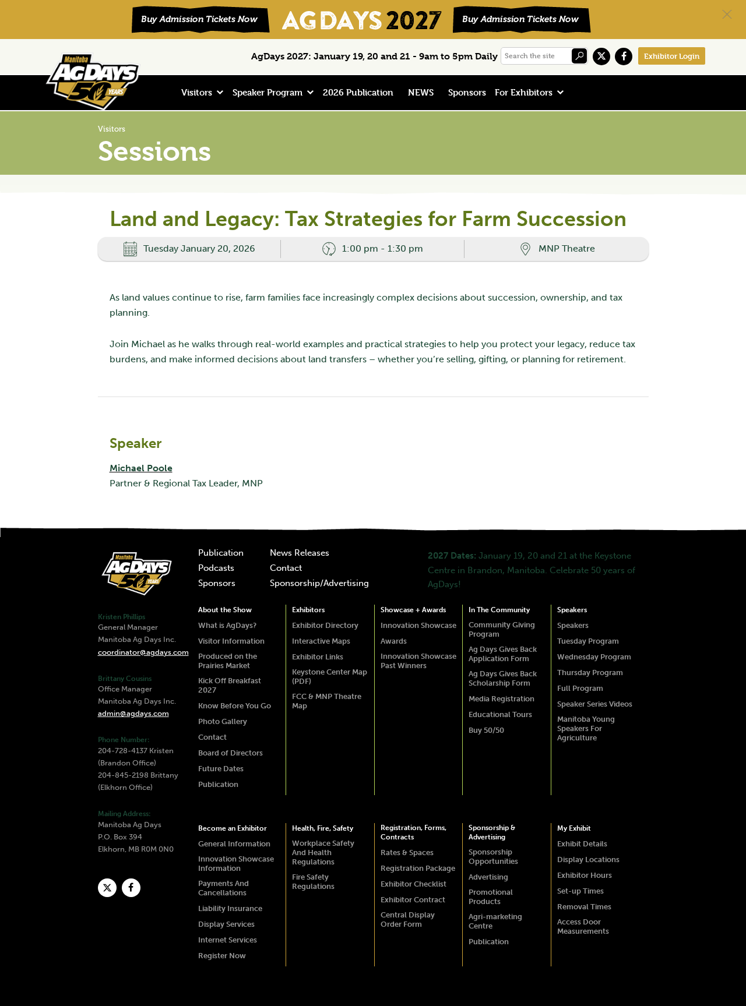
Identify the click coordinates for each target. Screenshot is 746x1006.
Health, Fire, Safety (322, 828)
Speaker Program (267, 92)
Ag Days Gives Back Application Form (503, 654)
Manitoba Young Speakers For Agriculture (586, 728)
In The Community (499, 610)
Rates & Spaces (407, 852)
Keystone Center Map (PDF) (329, 677)
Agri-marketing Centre (495, 921)
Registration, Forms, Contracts (413, 832)
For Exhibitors (524, 92)
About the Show (225, 610)
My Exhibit (574, 828)
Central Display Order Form (408, 919)
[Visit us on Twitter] (601, 56)
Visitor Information (231, 641)
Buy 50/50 (486, 730)
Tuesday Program (588, 641)
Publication (221, 553)
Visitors (196, 92)
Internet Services (227, 940)
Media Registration (501, 698)
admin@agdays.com (133, 713)
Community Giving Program (502, 629)
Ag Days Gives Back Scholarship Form (503, 678)
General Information (234, 843)
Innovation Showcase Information (236, 864)
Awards (394, 641)
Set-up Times (580, 891)
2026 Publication (358, 92)
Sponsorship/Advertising (319, 583)
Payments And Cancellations (223, 888)
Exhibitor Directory (325, 625)
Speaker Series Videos (594, 704)
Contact (286, 568)
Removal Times (584, 906)
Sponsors (467, 92)
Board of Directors (230, 753)
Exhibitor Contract (413, 899)
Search (579, 55)
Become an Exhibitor (232, 828)
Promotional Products (491, 897)
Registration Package (418, 868)
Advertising (488, 877)
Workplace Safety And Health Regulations (323, 852)
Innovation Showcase (418, 625)
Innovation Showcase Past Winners (418, 661)
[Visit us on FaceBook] (623, 56)
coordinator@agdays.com (143, 652)
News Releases (299, 553)
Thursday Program (590, 672)
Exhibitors (308, 610)
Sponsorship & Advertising (492, 832)
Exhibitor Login (671, 56)
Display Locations (588, 859)
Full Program (580, 688)
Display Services (226, 924)
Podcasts (216, 568)
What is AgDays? (227, 625)
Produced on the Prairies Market (227, 661)
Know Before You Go (234, 705)
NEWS (421, 92)
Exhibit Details (582, 843)
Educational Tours (500, 714)
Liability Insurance (230, 908)
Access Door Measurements (583, 926)
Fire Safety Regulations (313, 882)
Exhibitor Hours (584, 875)
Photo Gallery (222, 721)
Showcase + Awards (413, 610)
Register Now (222, 955)
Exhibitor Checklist (413, 884)
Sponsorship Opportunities (493, 857)
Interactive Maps (321, 641)
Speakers (572, 610)
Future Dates (221, 768)
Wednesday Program (594, 656)
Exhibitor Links (317, 656)
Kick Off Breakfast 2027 (229, 685)
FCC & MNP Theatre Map (326, 701)
